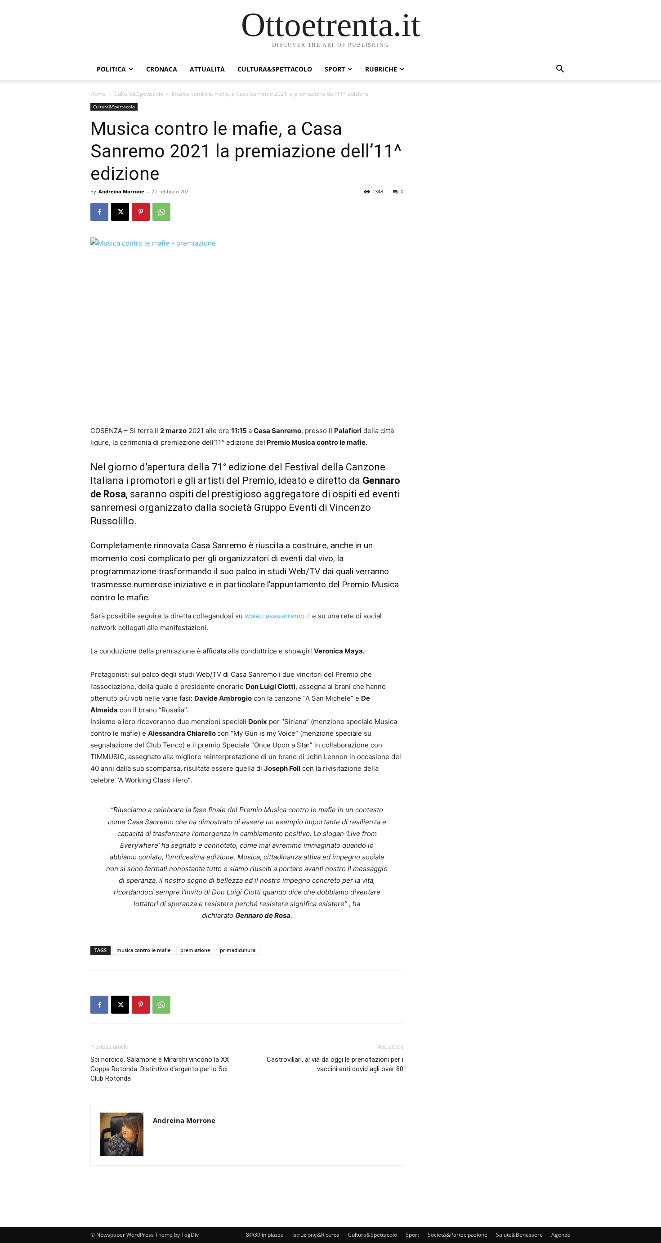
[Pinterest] (141, 212)
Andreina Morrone (121, 191)
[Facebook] (99, 212)
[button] (560, 70)
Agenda (561, 1235)
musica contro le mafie (143, 950)
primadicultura (237, 950)
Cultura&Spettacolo (274, 69)
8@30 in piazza (265, 1235)
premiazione (195, 950)
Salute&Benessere (519, 1235)
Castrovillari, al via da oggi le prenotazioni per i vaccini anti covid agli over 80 (335, 1064)
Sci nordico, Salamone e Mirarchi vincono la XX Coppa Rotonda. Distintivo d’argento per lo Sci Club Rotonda (159, 1068)
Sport (335, 69)
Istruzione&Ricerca (315, 1235)
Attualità (207, 69)
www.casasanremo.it (277, 616)
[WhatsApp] (161, 212)
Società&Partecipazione (457, 1235)
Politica (111, 69)
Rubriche (381, 69)
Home (98, 94)
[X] (120, 212)
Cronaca (161, 69)
